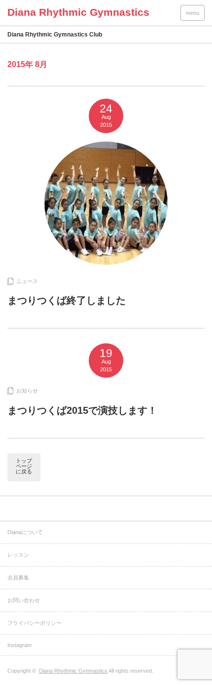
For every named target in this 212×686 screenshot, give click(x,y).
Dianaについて (25, 532)
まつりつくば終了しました (66, 300)
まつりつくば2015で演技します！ (82, 410)
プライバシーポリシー (34, 623)
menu (192, 13)
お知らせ (27, 391)
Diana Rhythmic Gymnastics (73, 671)
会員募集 (18, 577)
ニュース (27, 281)
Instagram (19, 645)
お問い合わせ (23, 600)
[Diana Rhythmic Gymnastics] (78, 12)
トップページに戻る (24, 466)
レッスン (18, 555)
